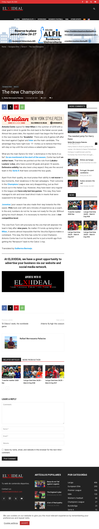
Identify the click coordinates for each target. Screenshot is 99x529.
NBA (66, 19)
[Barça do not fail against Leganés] (40, 484)
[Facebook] (82, 2)
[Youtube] (95, 2)
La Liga (17, 19)
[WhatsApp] (22, 107)
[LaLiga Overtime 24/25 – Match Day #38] (32, 371)
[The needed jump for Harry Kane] (82, 122)
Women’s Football (55, 19)
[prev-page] (3, 388)
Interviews (42, 19)
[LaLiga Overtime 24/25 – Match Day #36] (90, 225)
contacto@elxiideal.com (12, 491)
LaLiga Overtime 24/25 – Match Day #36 (90, 234)
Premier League (74, 132)
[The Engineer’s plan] (40, 494)
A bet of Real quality (54, 503)
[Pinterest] (16, 107)
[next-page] (7, 388)
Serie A (16, 87)
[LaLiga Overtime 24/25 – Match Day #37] (54, 371)
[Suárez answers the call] (73, 183)
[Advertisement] (49, 45)
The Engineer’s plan (54, 492)
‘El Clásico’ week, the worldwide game (15, 325)
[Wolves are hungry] (73, 162)
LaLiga (26, 377)
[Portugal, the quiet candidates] (73, 173)
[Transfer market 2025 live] (11, 371)
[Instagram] (87, 2)
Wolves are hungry (86, 160)
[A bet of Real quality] (40, 505)
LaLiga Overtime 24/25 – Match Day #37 (74, 234)
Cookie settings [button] (11, 523)
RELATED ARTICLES (11, 360)
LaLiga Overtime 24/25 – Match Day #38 (90, 214)
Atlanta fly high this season (52, 324)
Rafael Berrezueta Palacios (13, 98)
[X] (91, 2)
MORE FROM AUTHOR (31, 360)
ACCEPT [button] (24, 523)
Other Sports (76, 19)
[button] (94, 9)
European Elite (28, 19)
